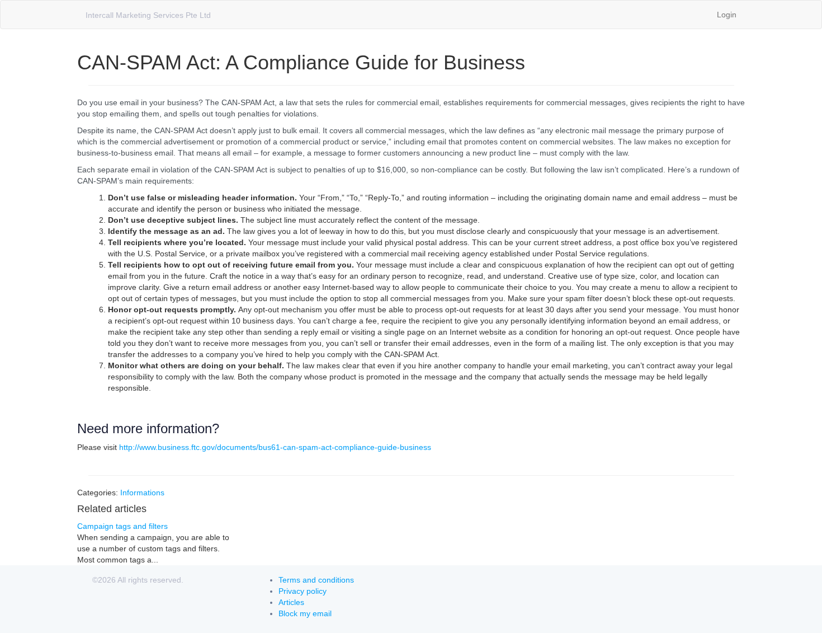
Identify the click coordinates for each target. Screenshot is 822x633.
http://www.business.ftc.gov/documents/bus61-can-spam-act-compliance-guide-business (275, 447)
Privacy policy (302, 591)
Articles (291, 602)
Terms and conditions (316, 579)
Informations (142, 492)
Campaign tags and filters (122, 526)
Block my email (305, 613)
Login (726, 14)
